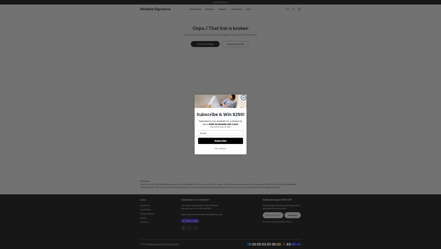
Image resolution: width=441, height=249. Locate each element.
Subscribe (220, 140)
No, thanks (220, 148)
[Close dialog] (244, 98)
